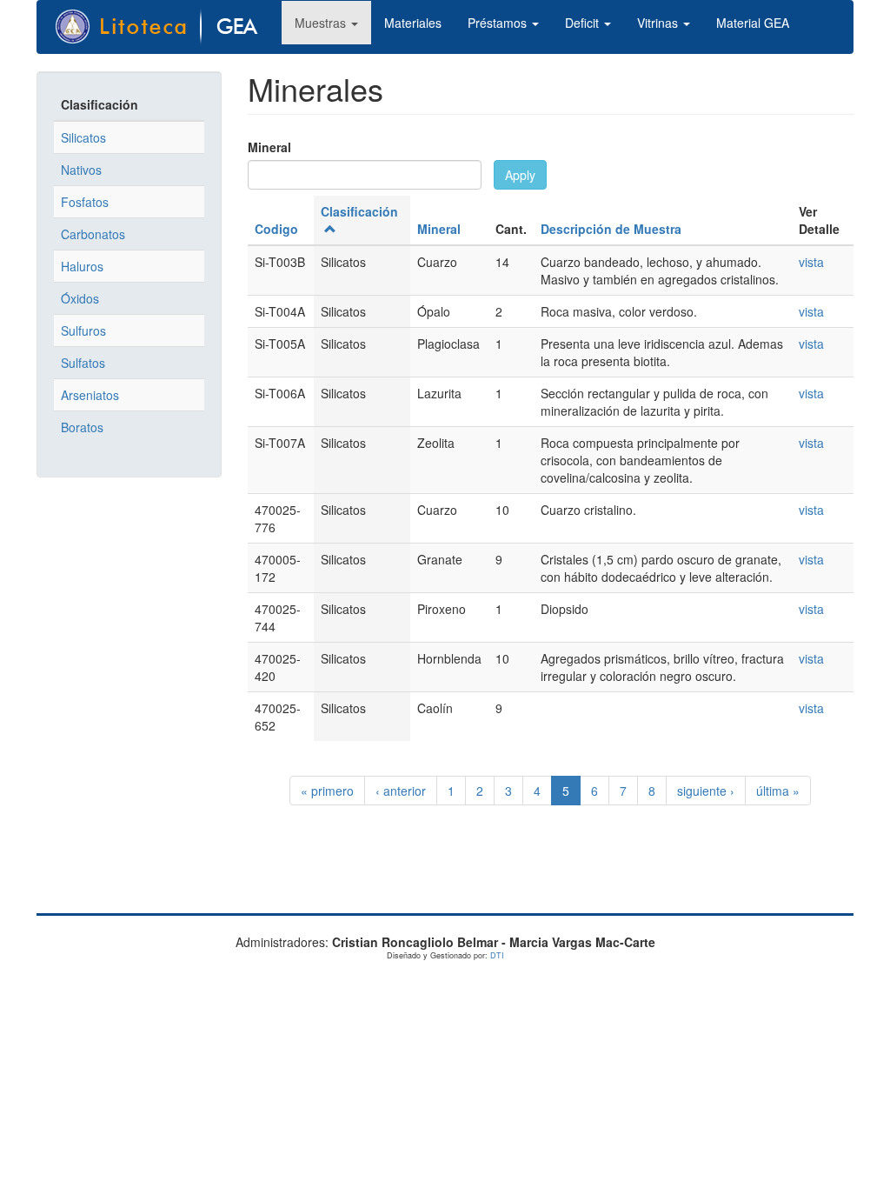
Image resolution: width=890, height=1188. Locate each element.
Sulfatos (83, 362)
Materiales (413, 22)
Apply (520, 175)
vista (811, 261)
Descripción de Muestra (611, 228)
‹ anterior (400, 790)
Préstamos (499, 22)
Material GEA (752, 22)
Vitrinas (659, 22)
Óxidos (80, 298)
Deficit (583, 22)
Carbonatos (93, 234)
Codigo (276, 228)
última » (778, 790)
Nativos (81, 169)
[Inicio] (166, 27)
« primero (327, 790)
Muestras (322, 22)
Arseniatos (90, 395)
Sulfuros (83, 330)
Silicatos (83, 137)
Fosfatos (85, 201)
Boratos (82, 427)
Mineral (269, 147)
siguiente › (705, 790)
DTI (497, 955)
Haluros (82, 266)
